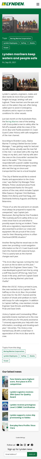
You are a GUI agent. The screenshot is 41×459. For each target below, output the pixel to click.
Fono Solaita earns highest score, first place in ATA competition (22, 381)
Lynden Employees (11, 43)
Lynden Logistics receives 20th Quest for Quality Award (21, 394)
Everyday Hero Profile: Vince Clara (22, 426)
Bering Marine (12, 121)
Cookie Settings (20, 437)
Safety (23, 43)
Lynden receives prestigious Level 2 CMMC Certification (23, 406)
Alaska (32, 43)
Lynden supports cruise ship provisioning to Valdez (22, 416)
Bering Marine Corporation (20, 38)
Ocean (6, 48)
